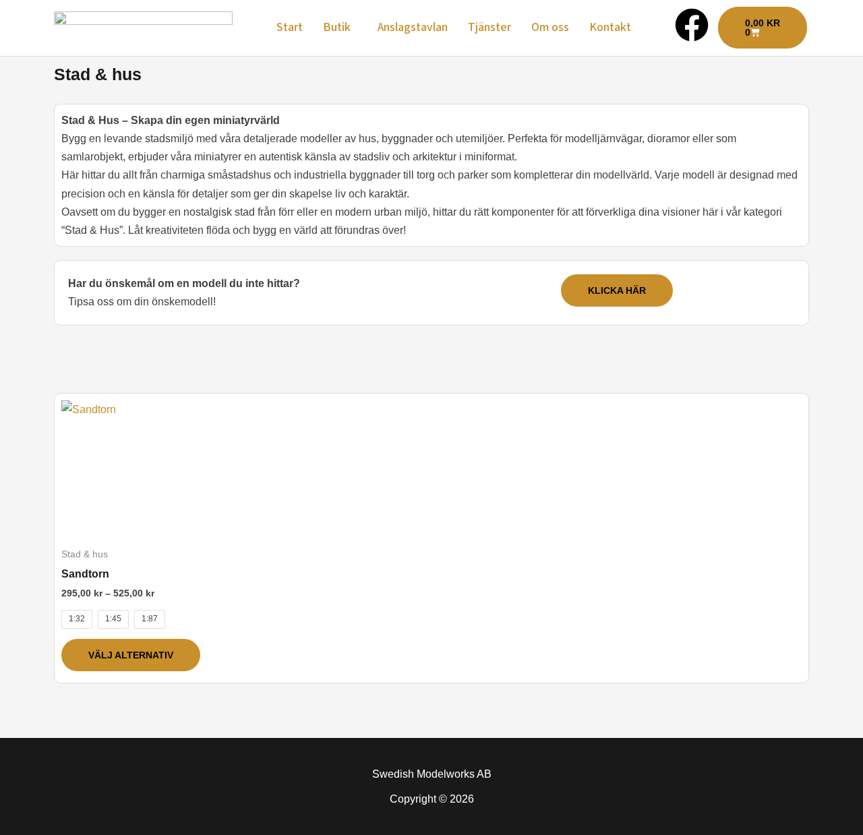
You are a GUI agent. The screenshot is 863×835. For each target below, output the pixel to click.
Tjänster (489, 27)
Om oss (550, 27)
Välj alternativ (130, 655)
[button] (340, 27)
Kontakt (610, 27)
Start (289, 27)
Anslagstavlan (413, 27)
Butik (337, 27)
